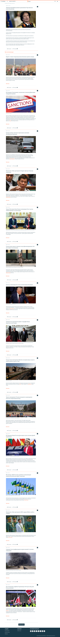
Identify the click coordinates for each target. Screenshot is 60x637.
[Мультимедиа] (57, 1)
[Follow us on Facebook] (34, 631)
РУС (55, 1)
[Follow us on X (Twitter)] (40, 631)
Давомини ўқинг (21, 624)
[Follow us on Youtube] (31, 631)
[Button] (9, 48)
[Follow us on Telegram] (32, 631)
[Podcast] (44, 631)
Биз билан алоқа (7, 632)
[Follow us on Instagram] (36, 631)
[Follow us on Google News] (42, 631)
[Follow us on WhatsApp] (38, 631)
